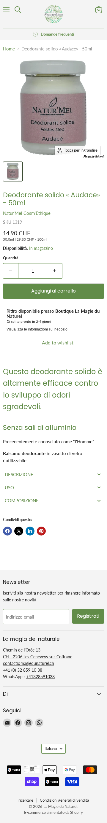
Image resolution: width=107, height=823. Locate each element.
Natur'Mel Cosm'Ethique (27, 213)
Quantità (10, 258)
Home (9, 48)
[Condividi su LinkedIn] (30, 531)
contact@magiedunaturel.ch (28, 663)
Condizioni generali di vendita (64, 800)
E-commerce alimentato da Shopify (53, 812)
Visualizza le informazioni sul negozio (37, 329)
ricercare (25, 800)
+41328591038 (40, 676)
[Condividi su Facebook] (7, 531)
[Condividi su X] (18, 531)
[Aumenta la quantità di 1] (54, 271)
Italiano (51, 748)
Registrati (88, 616)
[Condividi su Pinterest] (41, 531)
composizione (22, 500)
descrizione (19, 474)
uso (9, 487)
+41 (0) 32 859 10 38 (22, 670)
